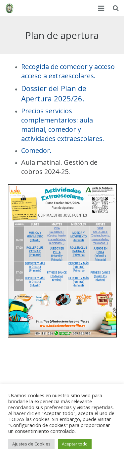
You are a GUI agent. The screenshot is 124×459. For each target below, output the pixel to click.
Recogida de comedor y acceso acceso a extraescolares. (68, 71)
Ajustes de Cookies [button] (31, 444)
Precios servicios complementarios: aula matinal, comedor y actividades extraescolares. (62, 124)
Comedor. (36, 150)
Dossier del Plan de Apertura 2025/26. (53, 93)
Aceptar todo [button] (75, 444)
